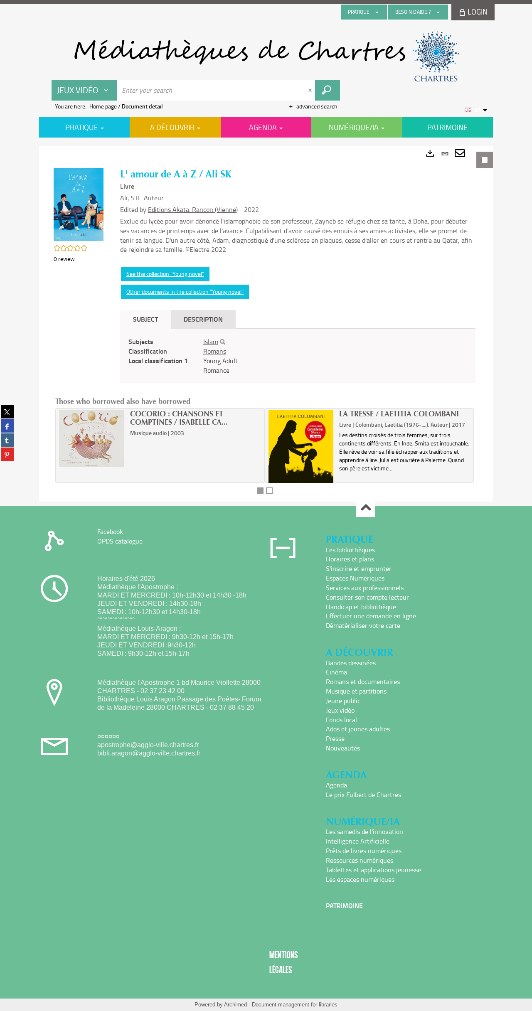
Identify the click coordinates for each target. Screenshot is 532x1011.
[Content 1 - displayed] (260, 490)
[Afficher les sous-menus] (377, 12)
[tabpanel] (266, 324)
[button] (78, 204)
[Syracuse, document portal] (266, 56)
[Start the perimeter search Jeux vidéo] (327, 90)
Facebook (110, 531)
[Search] (222, 342)
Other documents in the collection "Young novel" (185, 291)
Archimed (235, 1004)
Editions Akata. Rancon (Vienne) (193, 209)
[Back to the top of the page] (365, 508)
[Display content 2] (269, 490)
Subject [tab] (145, 319)
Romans (214, 351)
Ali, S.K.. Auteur (142, 197)
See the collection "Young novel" (165, 274)
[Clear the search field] (310, 90)
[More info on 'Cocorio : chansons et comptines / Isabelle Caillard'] (91, 438)
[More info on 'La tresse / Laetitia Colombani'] (301, 463)
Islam (210, 341)
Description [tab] (203, 319)
